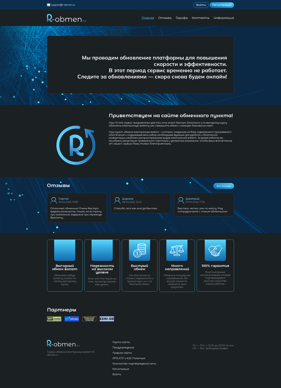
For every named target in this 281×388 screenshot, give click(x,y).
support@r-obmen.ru (63, 4)
